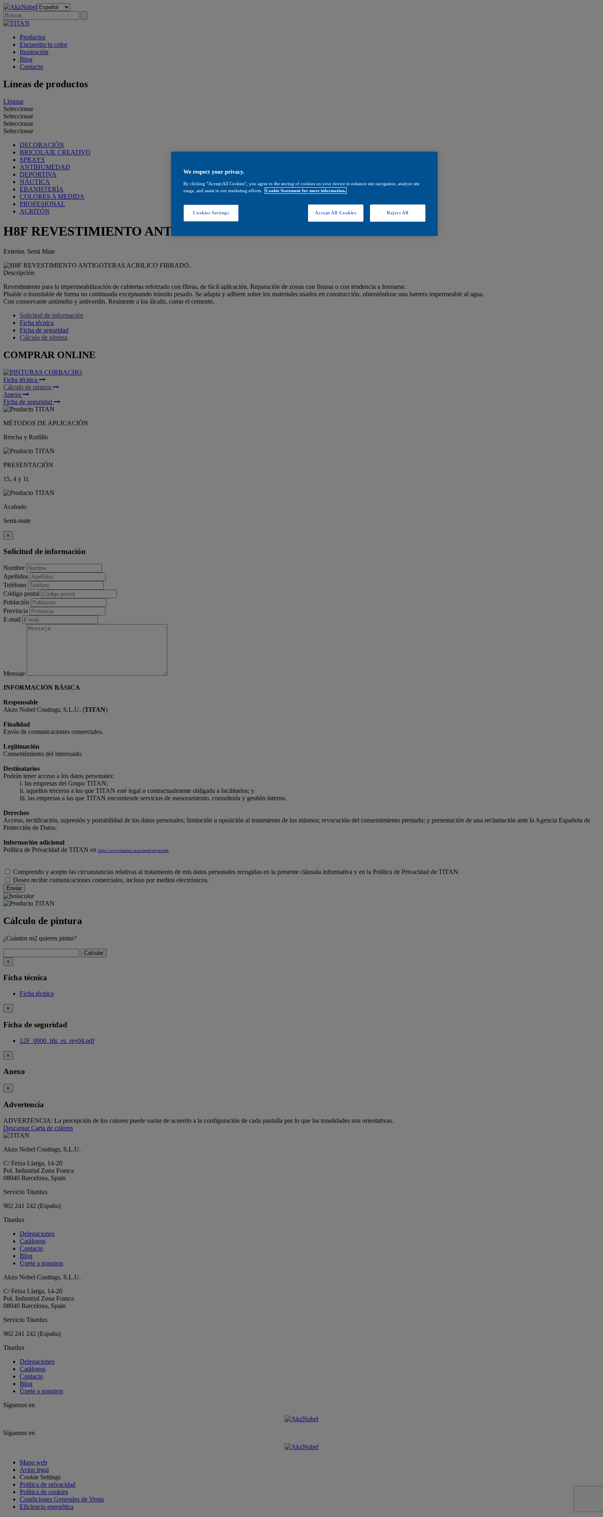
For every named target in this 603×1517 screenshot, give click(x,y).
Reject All (398, 212)
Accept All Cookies (335, 212)
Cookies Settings (211, 212)
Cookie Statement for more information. (305, 190)
